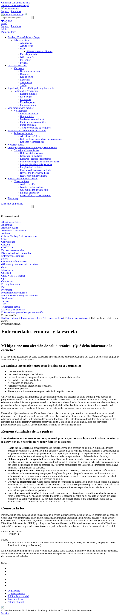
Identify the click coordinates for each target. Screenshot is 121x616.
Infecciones (7, 270)
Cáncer (4, 239)
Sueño (23, 85)
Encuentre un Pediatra (12, 203)
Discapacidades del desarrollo (16, 253)
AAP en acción (27, 184)
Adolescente (26, 43)
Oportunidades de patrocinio (34, 189)
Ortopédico (6, 281)
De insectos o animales (12, 250)
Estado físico (26, 76)
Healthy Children (9, 318)
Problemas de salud (23, 133)
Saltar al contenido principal (15, 5)
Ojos (3, 278)
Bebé (22, 48)
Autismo (5, 233)
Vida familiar (20, 110)
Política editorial (16, 602)
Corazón (5, 244)
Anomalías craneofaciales (14, 230)
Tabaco (5, 301)
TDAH (5, 304)
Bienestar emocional (30, 71)
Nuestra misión (21, 181)
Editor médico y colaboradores (35, 195)
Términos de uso (16, 599)
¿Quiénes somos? (16, 593)
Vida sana (19, 68)
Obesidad (6, 273)
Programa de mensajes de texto (35, 170)
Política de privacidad (18, 596)
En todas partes (27, 102)
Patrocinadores (11, 8)
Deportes (24, 74)
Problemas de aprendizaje (14, 292)
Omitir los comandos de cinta (15, 2)
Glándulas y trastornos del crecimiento (20, 264)
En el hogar (26, 96)
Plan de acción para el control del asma (39, 161)
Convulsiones (8, 241)
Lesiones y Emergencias (32, 141)
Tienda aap (13, 198)
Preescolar (25, 60)
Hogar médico (27, 116)
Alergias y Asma (9, 227)
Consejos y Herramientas (26, 150)
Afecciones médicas (30, 136)
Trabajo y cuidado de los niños (35, 127)
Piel (3, 287)
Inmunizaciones (28, 105)
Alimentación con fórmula (39, 51)
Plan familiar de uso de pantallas (36, 164)
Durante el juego (28, 93)
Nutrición (25, 79)
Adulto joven (26, 45)
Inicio (4, 29)
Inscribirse (16, 11)
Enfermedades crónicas (12, 256)
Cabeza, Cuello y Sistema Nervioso (19, 236)
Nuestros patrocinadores (32, 187)
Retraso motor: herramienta (33, 175)
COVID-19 (7, 247)
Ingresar (5, 11)
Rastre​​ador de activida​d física (34, 173)
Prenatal (24, 62)
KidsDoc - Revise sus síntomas (35, 158)
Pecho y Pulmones (10, 284)
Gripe (4, 267)
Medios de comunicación (32, 119)
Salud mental (7, 298)
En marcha (25, 99)
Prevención (6, 289)
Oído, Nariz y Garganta (13, 275)
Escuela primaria (28, 54)
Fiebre (4, 258)
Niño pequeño (27, 57)
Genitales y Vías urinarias (14, 261)
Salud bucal (26, 82)
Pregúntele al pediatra (31, 167)
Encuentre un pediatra (31, 156)
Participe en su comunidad (33, 122)
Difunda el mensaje (29, 192)
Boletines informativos (31, 153)
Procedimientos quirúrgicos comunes (19, 295)
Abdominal (6, 224)
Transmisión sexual (10, 306)
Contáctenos (14, 590)
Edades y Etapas (22, 40)
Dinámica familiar (29, 113)
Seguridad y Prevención (26, 91)
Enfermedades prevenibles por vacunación (41, 139)
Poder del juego (28, 125)
